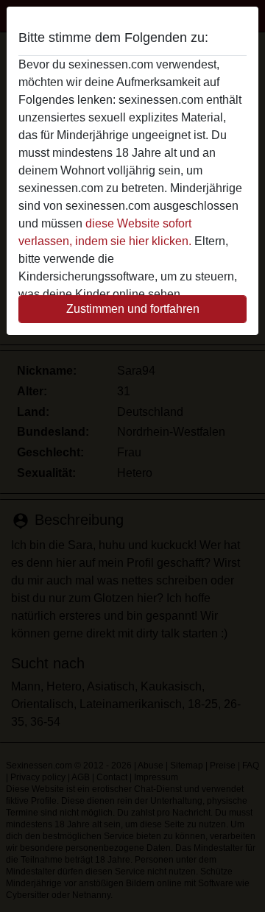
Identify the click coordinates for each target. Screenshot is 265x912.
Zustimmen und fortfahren (132, 309)
